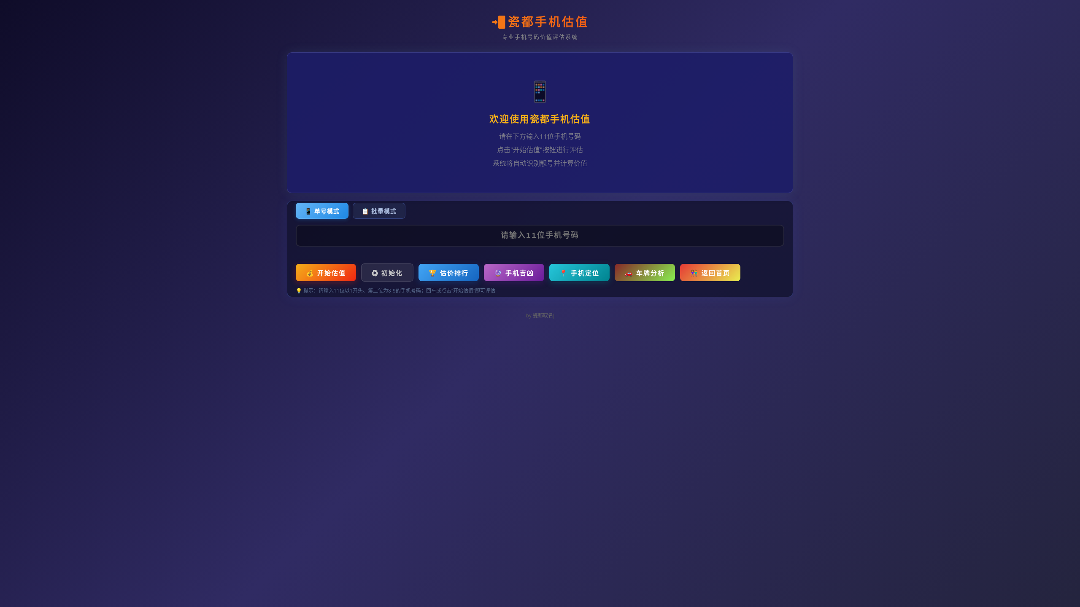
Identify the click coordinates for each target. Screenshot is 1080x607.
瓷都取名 (543, 315)
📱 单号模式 (322, 211)
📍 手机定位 (579, 273)
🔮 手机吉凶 (514, 273)
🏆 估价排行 (449, 273)
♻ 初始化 (387, 273)
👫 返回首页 (710, 273)
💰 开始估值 (326, 273)
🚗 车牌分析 (645, 273)
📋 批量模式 (379, 211)
